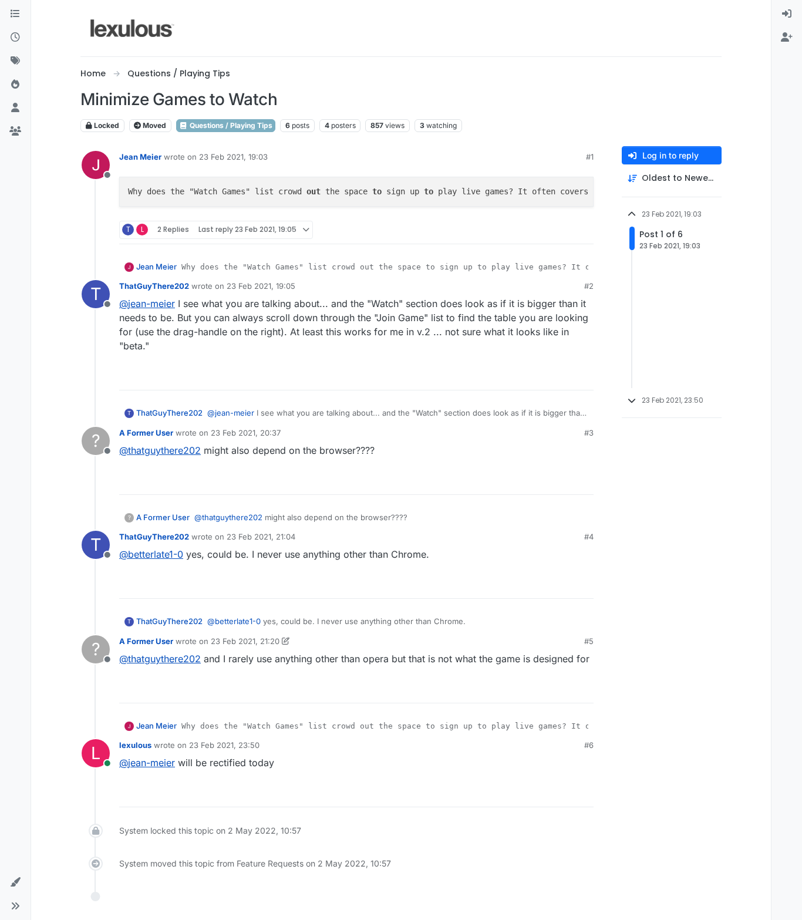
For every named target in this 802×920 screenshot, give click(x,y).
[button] (15, 882)
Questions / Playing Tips (230, 125)
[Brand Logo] (132, 28)
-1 (559, 481)
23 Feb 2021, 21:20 (245, 641)
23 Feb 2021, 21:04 (261, 536)
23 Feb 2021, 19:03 (233, 156)
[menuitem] (786, 14)
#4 (589, 536)
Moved (153, 125)
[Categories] (15, 14)
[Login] (786, 14)
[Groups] (15, 131)
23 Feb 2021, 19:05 (261, 286)
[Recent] (15, 37)
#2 (589, 286)
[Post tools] (583, 230)
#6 (589, 745)
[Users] (15, 108)
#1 (590, 156)
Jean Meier (140, 156)
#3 (589, 432)
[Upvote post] (539, 230)
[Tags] (15, 61)
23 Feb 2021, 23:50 (224, 745)
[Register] (786, 37)
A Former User (146, 432)
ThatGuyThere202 (154, 286)
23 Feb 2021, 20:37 (246, 432)
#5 (589, 641)
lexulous (135, 745)
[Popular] (15, 84)
